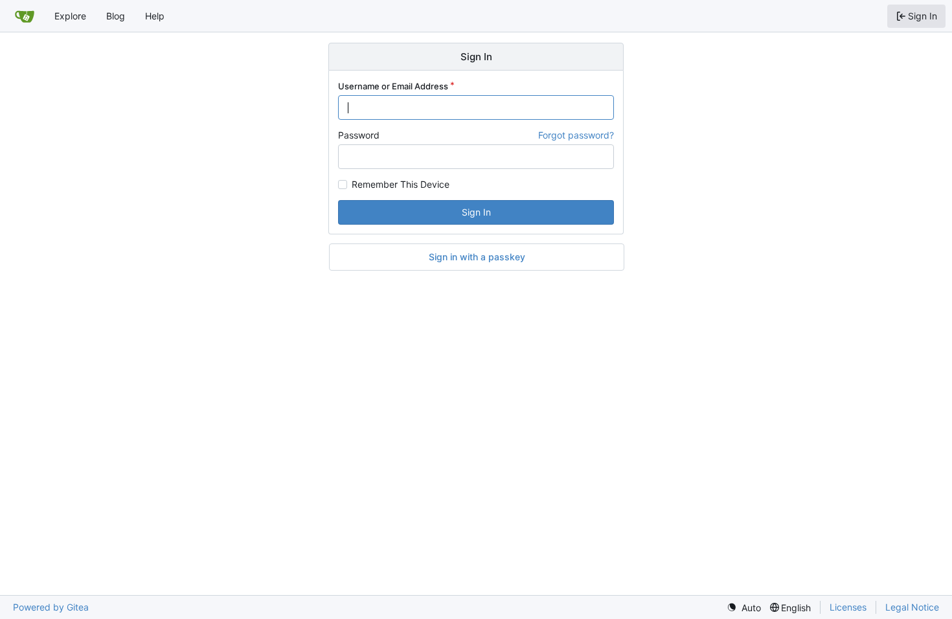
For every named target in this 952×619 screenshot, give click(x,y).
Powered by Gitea (51, 607)
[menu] (744, 607)
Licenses (848, 607)
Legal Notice (912, 607)
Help (154, 15)
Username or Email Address (393, 86)
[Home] (24, 16)
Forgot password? (576, 135)
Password (359, 135)
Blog (115, 15)
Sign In (476, 212)
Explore (70, 15)
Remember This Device (400, 184)
